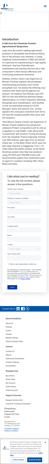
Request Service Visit (14, 400)
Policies (9, 327)
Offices (8, 355)
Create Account (12, 390)
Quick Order (10, 379)
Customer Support (11, 429)
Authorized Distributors (15, 359)
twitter (27, 309)
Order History (11, 387)
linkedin (18, 309)
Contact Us (10, 351)
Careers (9, 334)
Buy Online (10, 376)
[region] (24, 451)
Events (8, 331)
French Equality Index (14, 341)
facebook (23, 308)
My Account (10, 383)
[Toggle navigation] (45, 6)
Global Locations (11, 431)
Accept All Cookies (34, 460)
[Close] (45, 442)
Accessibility (11, 366)
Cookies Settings (18, 460)
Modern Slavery (12, 338)
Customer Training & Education (18, 404)
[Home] (7, 7)
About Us (9, 323)
